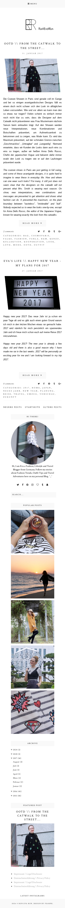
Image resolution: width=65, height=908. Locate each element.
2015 (15, 795)
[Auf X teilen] (39, 231)
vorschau (47, 394)
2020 (15, 754)
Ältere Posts (52, 407)
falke (7, 239)
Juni (15, 770)
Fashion (21, 239)
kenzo (54, 239)
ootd (28, 245)
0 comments (8, 383)
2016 (15, 791)
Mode (17, 245)
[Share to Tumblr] (54, 231)
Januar (16, 786)
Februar (16, 782)
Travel (19, 394)
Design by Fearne (43, 903)
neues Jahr (12, 391)
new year (30, 391)
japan (46, 388)
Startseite (32, 407)
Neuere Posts (12, 407)
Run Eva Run (25, 903)
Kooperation (34, 242)
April (15, 774)
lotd (7, 245)
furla (34, 239)
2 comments (8, 231)
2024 (15, 749)
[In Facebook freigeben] (44, 231)
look (50, 242)
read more (32, 223)
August (16, 762)
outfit (39, 245)
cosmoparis (40, 236)
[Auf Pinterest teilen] (49, 231)
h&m (44, 239)
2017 (26, 388)
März (15, 778)
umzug (32, 394)
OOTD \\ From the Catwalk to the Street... (32, 815)
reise (7, 394)
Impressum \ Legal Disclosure (28, 874)
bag (26, 236)
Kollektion (12, 242)
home (36, 388)
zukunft (10, 397)
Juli (15, 766)
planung (47, 391)
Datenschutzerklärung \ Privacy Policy (32, 878)
